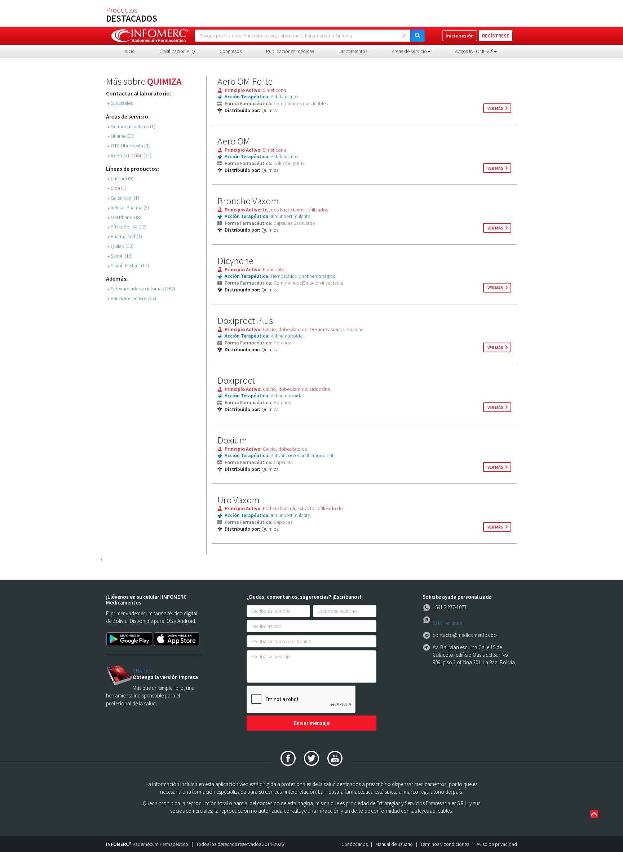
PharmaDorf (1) (124, 236)
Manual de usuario (394, 844)
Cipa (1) (117, 188)
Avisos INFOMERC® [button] (474, 51)
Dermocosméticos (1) (131, 127)
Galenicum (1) (123, 198)
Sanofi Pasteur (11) (128, 266)
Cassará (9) (120, 178)
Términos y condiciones (444, 844)
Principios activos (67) (131, 298)
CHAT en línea (447, 623)
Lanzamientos (353, 51)
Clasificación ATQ (177, 51)
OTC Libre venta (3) (128, 146)
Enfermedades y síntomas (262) (141, 289)
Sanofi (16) (120, 256)
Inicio (129, 51)
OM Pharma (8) (124, 217)
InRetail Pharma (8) (128, 208)
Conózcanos (354, 844)
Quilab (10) (120, 246)
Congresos (231, 51)
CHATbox (143, 670)
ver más (495, 108)
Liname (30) (120, 136)
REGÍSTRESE (495, 35)
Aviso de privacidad (497, 844)
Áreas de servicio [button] (409, 51)
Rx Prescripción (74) (129, 155)
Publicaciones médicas (290, 51)
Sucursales (120, 103)
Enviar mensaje (312, 722)
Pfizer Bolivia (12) (126, 227)
